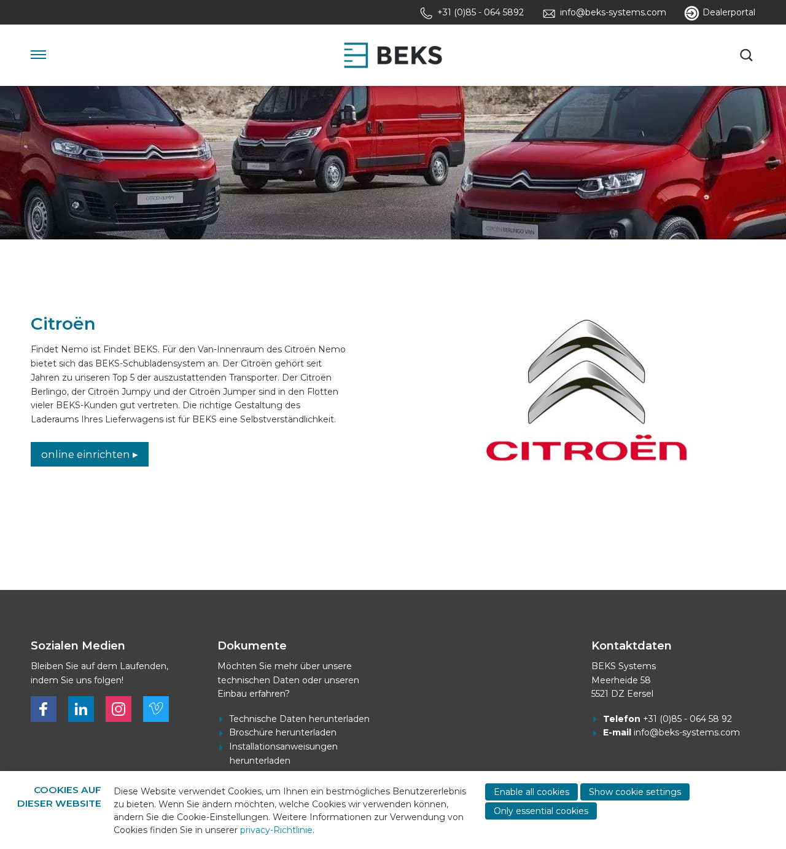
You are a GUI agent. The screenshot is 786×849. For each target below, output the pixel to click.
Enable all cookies (531, 791)
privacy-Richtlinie (276, 829)
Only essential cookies (541, 810)
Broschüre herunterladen (283, 732)
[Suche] (748, 55)
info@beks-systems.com (687, 732)
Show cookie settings (635, 791)
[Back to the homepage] (393, 55)
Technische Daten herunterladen (299, 718)
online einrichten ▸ (89, 454)
